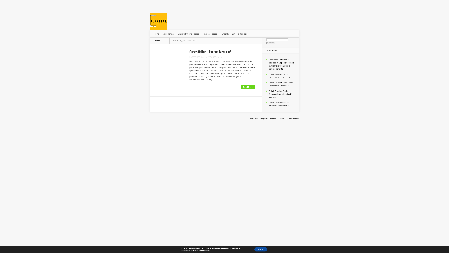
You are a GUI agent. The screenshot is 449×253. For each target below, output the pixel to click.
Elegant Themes (268, 118)
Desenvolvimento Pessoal (188, 34)
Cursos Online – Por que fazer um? (210, 52)
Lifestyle (225, 34)
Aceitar (261, 249)
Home (156, 34)
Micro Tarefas (168, 34)
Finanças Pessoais (210, 34)
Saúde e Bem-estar (240, 34)
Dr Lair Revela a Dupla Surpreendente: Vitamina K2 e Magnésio (281, 94)
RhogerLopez (205, 57)
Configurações (204, 250)
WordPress (293, 118)
